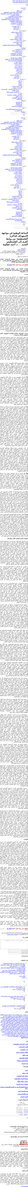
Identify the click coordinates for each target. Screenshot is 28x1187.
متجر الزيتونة (25, 1063)
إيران (22, 1017)
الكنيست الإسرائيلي (5, 1024)
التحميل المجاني (24, 1096)
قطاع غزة (7, 1034)
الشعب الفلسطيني (19, 1021)
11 (27, 1109)
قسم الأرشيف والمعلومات (16, 1034)
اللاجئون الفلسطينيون (22, 1026)
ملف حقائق (25, 1055)
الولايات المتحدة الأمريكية (16, 1030)
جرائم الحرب (6, 1030)
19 (25, 1111)
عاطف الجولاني (21, 1033)
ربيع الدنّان (4, 1031)
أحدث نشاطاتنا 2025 (10, 1016)
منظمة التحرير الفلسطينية (18, 1036)
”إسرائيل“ (9, 1036)
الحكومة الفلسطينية (23, 1020)
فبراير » (21, 1114)
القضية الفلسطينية (14, 1024)
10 (17, 1107)
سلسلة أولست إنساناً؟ (22, 1060)
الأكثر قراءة (22, 976)
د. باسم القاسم (10, 1031)
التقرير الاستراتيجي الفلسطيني (20, 1044)
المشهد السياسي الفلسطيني (21, 1029)
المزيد (7, 1183)
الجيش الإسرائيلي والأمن (18, 1019)
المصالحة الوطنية (9, 1029)
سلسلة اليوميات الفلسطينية (21, 1078)
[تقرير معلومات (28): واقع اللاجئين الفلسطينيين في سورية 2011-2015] (22, 985)
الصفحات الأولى (14, 934)
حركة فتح (17, 1031)
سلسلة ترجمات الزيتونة (22, 1084)
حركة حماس (23, 1031)
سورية (26, 1033)
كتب (27, 1041)
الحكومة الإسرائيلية (7, 1019)
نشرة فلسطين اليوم (23, 1091)
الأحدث (23, 977)
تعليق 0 (8, 934)
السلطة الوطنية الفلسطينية (11, 1020)
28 (21, 1112)
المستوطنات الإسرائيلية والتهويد (9, 1026)
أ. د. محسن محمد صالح (22, 1014)
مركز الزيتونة (25, 933)
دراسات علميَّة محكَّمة (22, 1081)
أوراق (26, 1070)
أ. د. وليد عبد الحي (12, 1014)
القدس (21, 1024)
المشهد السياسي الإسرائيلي (9, 1027)
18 (27, 1111)
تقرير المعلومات (24, 1049)
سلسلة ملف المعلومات (22, 1076)
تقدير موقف (25, 1073)
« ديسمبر (26, 1114)
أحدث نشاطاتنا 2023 (20, 1016)
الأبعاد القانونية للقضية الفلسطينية (12, 1017)
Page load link (24, 1186)
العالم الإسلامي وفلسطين (15, 1023)
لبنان (3, 1034)
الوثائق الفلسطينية (23, 1058)
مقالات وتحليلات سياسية (22, 1052)
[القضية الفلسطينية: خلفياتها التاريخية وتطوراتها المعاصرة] (22, 1004)
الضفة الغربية (24, 1023)
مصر (27, 1036)
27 (24, 1112)
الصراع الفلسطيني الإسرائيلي (7, 1021)
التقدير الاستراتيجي (23, 1047)
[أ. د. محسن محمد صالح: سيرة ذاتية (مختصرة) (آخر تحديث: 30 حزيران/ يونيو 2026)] (22, 994)
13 (24, 1109)
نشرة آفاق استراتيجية (23, 1094)
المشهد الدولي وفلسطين (22, 1027)
